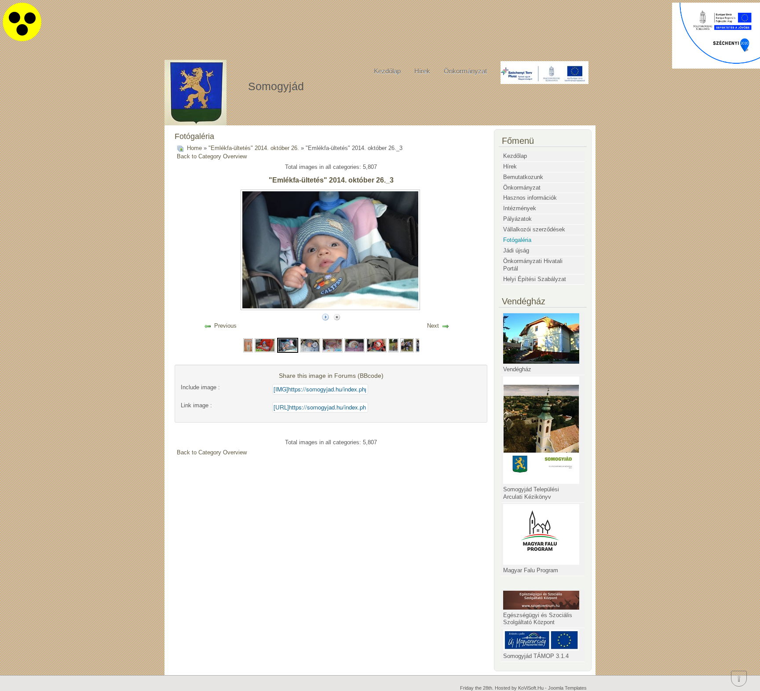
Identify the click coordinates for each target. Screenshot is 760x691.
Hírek (422, 71)
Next (433, 325)
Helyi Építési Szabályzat (534, 279)
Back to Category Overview (212, 156)
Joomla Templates (567, 688)
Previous (225, 325)
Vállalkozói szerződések (534, 229)
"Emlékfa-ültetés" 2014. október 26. (253, 148)
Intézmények (519, 208)
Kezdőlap (387, 71)
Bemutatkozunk (523, 177)
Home (194, 148)
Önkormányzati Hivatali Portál (533, 265)
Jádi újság (516, 250)
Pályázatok (517, 219)
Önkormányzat (465, 71)
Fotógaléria (517, 240)
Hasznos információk (530, 197)
